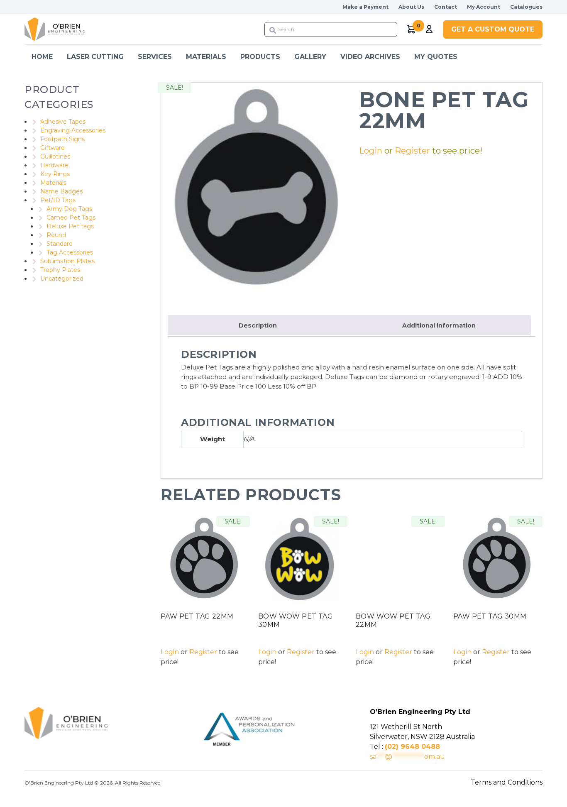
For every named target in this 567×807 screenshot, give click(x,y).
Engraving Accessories (72, 130)
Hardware (54, 165)
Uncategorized (61, 278)
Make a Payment (365, 7)
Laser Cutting (95, 57)
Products (260, 57)
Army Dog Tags (69, 209)
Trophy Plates (60, 270)
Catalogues (526, 7)
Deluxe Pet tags (70, 226)
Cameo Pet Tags (70, 217)
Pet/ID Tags (58, 200)
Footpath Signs (62, 139)
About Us (411, 7)
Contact (445, 7)
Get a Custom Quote (492, 29)
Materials (53, 182)
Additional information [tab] (439, 325)
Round (56, 235)
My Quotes (435, 57)
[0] (411, 29)
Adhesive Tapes (63, 121)
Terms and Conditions (507, 782)
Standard (59, 243)
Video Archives (370, 57)
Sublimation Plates (67, 261)
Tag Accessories (69, 252)
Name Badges (61, 191)
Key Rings (55, 174)
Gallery (310, 57)
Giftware (52, 148)
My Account (483, 7)
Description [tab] (258, 325)
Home (42, 57)
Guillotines (55, 156)
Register (412, 151)
